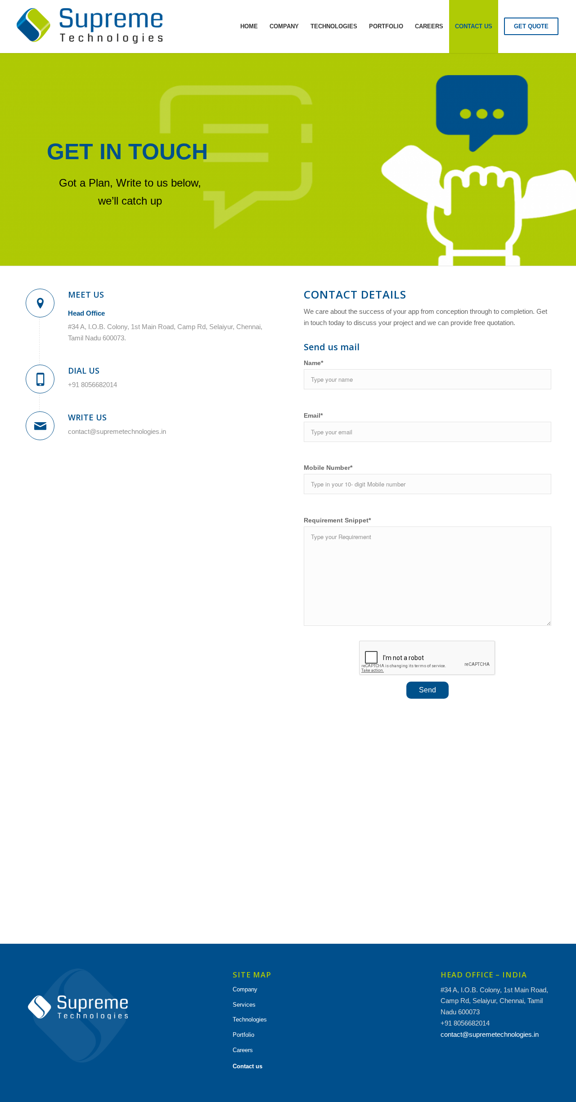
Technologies (250, 1019)
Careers (243, 1050)
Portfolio (243, 1034)
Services (244, 1004)
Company (245, 989)
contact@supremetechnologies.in (490, 1034)
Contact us (247, 1066)
